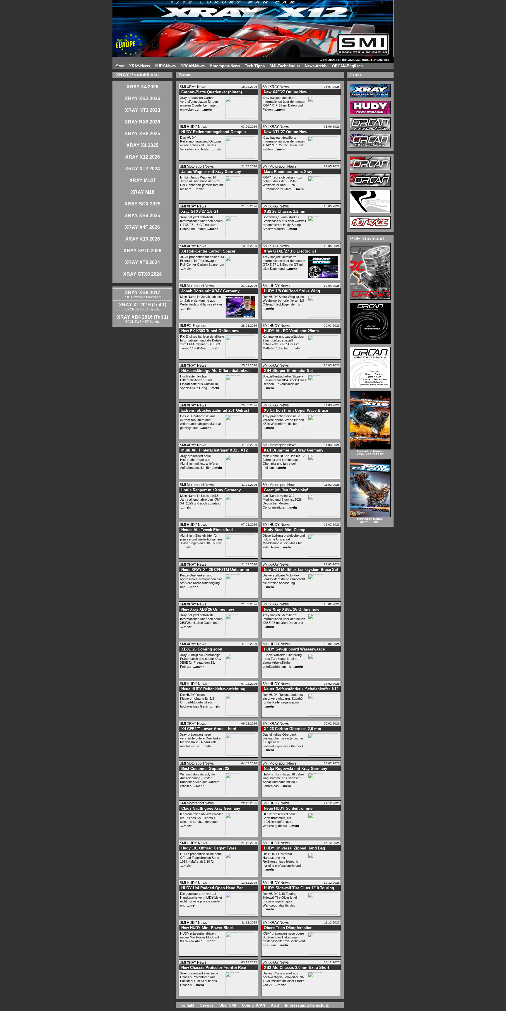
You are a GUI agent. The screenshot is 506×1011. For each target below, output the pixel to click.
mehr (208, 109)
